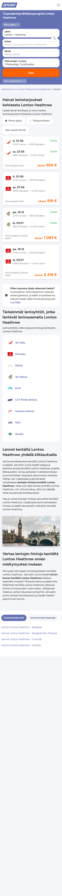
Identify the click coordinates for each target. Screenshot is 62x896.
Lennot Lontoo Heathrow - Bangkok (21, 627)
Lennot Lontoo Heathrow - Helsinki (21, 645)
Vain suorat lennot (15, 129)
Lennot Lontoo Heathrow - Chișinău (21, 639)
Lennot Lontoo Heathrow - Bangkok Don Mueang (29, 633)
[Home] (9, 4)
